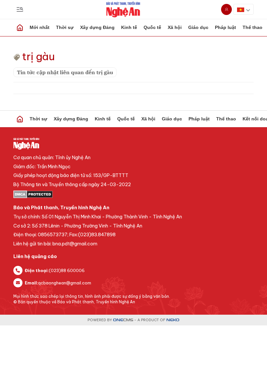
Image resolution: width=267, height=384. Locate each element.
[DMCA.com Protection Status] (133, 194)
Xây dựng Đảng (97, 27)
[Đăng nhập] (226, 9)
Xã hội (175, 27)
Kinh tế (129, 27)
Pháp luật (225, 27)
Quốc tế (152, 27)
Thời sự (65, 27)
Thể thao (226, 118)
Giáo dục (198, 27)
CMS (123, 320)
